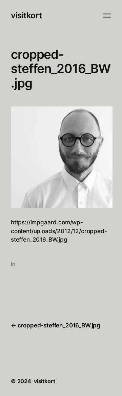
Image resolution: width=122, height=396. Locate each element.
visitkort (26, 15)
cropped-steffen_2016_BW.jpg (59, 325)
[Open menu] (107, 15)
